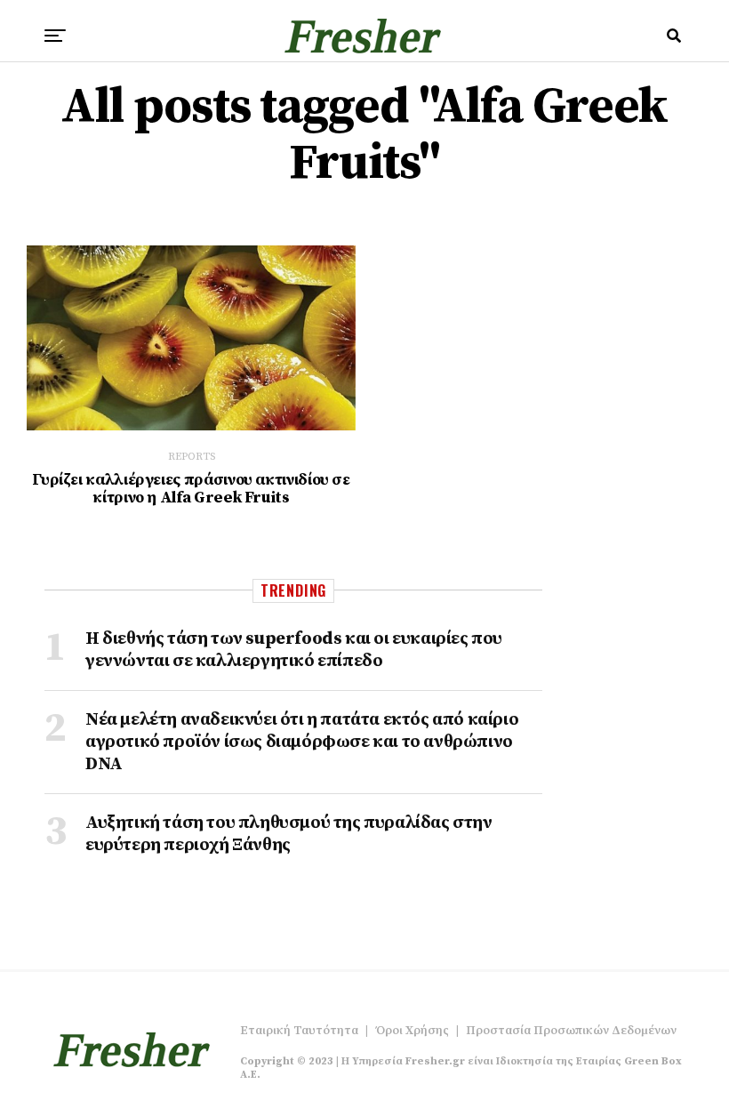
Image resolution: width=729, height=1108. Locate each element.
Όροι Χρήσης (412, 1031)
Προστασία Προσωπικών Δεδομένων (571, 1031)
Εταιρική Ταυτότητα (299, 1031)
